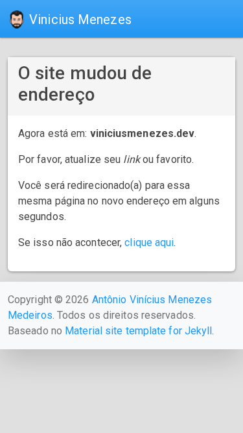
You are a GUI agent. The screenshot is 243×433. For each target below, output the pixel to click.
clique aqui (149, 242)
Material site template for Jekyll (138, 331)
